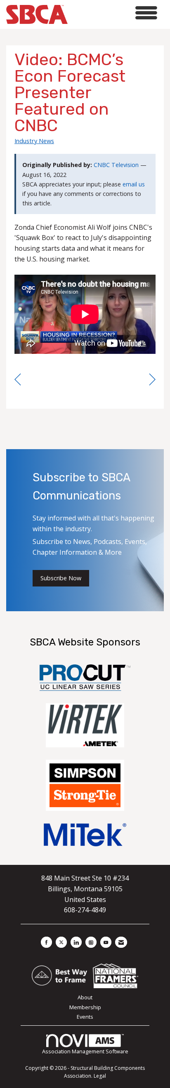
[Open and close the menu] (115, 13)
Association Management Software (85, 1051)
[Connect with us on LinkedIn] (76, 942)
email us (134, 184)
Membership (85, 1007)
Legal (100, 1075)
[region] (152, 379)
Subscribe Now (60, 578)
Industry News (34, 141)
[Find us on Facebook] (46, 942)
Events (85, 1016)
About (85, 997)
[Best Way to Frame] (60, 975)
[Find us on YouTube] (105, 942)
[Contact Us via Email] (121, 942)
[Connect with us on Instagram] (91, 942)
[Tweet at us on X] (61, 942)
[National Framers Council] (115, 975)
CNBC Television (116, 165)
